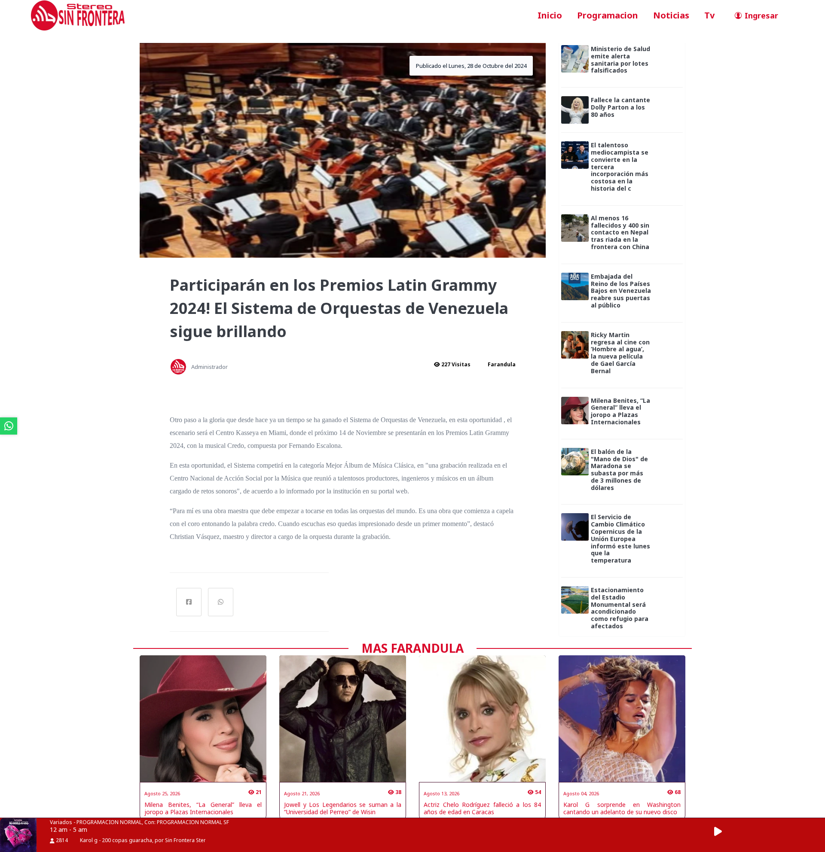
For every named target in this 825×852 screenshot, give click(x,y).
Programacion (607, 15)
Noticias (671, 15)
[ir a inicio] (78, 14)
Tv (709, 15)
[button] (722, 831)
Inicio (550, 15)
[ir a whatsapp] (8, 426)
